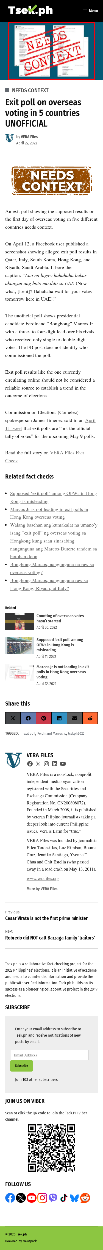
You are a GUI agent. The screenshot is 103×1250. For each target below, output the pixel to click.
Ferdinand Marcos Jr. (51, 733)
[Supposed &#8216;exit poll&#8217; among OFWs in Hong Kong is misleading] (19, 646)
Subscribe (21, 1066)
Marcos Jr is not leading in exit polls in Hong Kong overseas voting (63, 672)
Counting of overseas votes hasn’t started (60, 618)
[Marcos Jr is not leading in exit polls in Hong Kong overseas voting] (19, 673)
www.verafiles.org (43, 878)
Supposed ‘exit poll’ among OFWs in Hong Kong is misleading (60, 645)
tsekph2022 (76, 733)
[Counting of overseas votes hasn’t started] (19, 622)
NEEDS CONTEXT (30, 90)
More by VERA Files (42, 889)
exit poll (29, 733)
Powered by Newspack (21, 1241)
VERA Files (29, 137)
